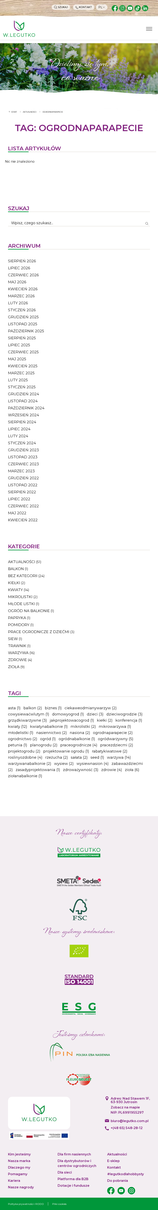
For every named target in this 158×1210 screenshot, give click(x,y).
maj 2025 (17, 359)
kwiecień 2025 (22, 366)
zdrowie (111, 770)
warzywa (119, 757)
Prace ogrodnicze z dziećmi (38, 632)
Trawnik (17, 646)
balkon (32, 708)
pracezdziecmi (116, 745)
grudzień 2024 (23, 394)
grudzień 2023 (23, 450)
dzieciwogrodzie (124, 714)
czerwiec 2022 (23, 506)
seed (97, 757)
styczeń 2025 (22, 387)
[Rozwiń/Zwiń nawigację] (149, 29)
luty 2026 (18, 303)
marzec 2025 (21, 373)
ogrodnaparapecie (113, 732)
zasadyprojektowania (38, 770)
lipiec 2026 (19, 268)
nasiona (80, 732)
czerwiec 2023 (23, 464)
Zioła (14, 667)
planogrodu (43, 745)
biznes (53, 708)
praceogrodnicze (78, 745)
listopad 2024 (23, 401)
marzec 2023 (21, 471)
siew (13, 639)
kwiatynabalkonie (49, 726)
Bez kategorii (22, 576)
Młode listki (21, 604)
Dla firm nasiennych (74, 1154)
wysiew (64, 763)
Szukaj (62, 7)
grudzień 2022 (23, 478)
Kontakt (85, 7)
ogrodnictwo (22, 739)
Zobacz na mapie (125, 1107)
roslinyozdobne (25, 757)
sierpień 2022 (22, 492)
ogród (48, 739)
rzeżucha (56, 757)
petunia (17, 745)
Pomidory (18, 625)
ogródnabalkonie (77, 739)
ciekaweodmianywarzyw (91, 708)
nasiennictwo (51, 732)
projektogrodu (24, 751)
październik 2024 (26, 408)
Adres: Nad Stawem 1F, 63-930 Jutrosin (130, 1100)
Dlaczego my (19, 1167)
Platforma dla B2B (73, 1179)
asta (14, 708)
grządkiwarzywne (27, 720)
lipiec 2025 (19, 345)
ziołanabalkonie (25, 776)
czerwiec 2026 (23, 275)
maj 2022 (17, 513)
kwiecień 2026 (23, 289)
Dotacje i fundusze (73, 1186)
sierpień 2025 (22, 338)
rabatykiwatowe (109, 751)
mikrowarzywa (115, 726)
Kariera (14, 1181)
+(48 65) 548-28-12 (127, 1128)
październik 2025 (26, 331)
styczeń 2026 (22, 310)
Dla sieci (65, 1172)
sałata (79, 757)
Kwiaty (15, 590)
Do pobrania (117, 1181)
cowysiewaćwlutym (28, 714)
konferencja (128, 720)
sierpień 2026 (22, 261)
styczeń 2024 (22, 443)
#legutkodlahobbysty (125, 1174)
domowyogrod (68, 714)
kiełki (105, 720)
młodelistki (20, 732)
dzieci (95, 714)
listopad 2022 (22, 485)
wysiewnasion (93, 763)
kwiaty (17, 726)
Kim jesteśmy (19, 1154)
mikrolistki (83, 726)
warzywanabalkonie (29, 763)
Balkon (16, 569)
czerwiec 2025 (23, 352)
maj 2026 (17, 282)
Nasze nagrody (21, 1187)
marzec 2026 (21, 296)
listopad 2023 (22, 457)
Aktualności (29, 112)
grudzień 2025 (23, 317)
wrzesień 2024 (23, 415)
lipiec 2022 (19, 499)
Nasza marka (19, 1161)
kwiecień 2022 (23, 520)
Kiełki (14, 583)
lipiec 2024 (19, 429)
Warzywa (18, 653)
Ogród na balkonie (29, 611)
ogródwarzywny (115, 739)
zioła (132, 770)
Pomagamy (17, 1174)
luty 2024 (18, 436)
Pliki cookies (59, 1203)
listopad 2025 (22, 324)
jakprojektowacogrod (72, 720)
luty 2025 (18, 380)
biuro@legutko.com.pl (130, 1121)
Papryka (17, 618)
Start (14, 112)
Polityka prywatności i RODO (26, 1203)
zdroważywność (80, 770)
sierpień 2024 (22, 422)
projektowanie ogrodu (66, 751)
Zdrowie (17, 660)
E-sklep (113, 1161)
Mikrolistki (20, 597)
